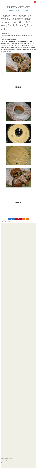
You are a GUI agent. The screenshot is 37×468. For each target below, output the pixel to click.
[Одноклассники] (25, 219)
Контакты (3, 460)
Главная (11, 10)
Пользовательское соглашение (12, 460)
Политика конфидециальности (7, 462)
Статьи (25, 10)
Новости (19, 10)
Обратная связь (4, 464)
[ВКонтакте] (11, 219)
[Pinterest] (18, 219)
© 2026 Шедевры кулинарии (7, 458)
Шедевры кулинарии (18, 7)
